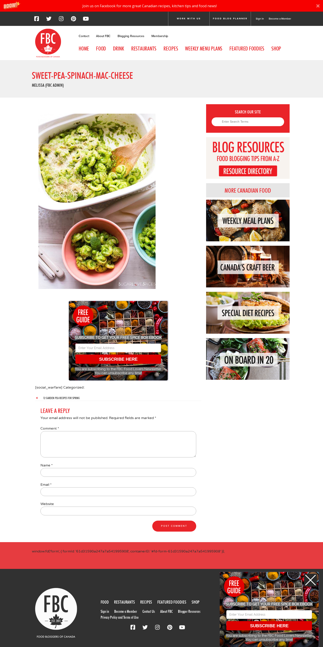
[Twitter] (49, 20)
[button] (161, 6)
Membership (159, 36)
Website (47, 504)
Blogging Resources (131, 36)
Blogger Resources (189, 611)
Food (101, 48)
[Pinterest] (73, 20)
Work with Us (189, 18)
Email (46, 484)
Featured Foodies (246, 48)
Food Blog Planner (230, 18)
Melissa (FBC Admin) (48, 85)
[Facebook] (36, 20)
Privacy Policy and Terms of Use (120, 617)
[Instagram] (61, 20)
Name (46, 465)
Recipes (170, 48)
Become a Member (280, 18)
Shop (276, 48)
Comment (49, 428)
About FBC (103, 36)
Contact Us (148, 611)
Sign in (105, 611)
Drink (118, 48)
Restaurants (143, 48)
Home (84, 48)
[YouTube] (86, 20)
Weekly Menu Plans (203, 48)
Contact (84, 36)
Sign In (260, 18)
